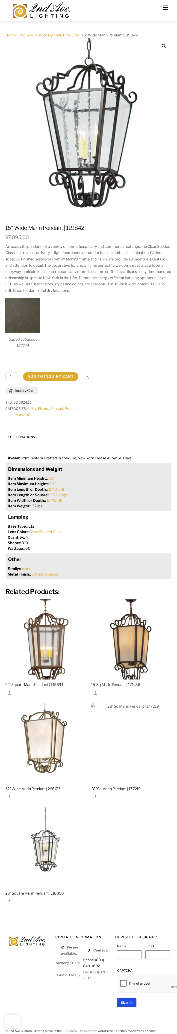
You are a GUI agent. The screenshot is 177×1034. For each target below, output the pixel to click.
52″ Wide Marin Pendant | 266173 (32, 789)
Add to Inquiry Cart (50, 376)
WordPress (105, 1031)
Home (10, 35)
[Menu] (166, 7)
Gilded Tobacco (45, 574)
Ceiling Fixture (38, 409)
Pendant (56, 409)
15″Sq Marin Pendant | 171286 (115, 684)
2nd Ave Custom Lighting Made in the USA (38, 1031)
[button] (164, 46)
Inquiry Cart (24, 390)
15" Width (55, 500)
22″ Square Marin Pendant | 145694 (34, 684)
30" (51, 478)
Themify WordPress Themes (136, 1031)
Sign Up (127, 1002)
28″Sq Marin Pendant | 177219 (116, 789)
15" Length (59, 495)
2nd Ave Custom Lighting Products (49, 35)
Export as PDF (19, 415)
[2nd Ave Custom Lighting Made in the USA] (41, 10)
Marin (26, 569)
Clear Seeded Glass (45, 532)
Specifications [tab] (21, 437)
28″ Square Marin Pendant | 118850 (34, 893)
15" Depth (56, 489)
